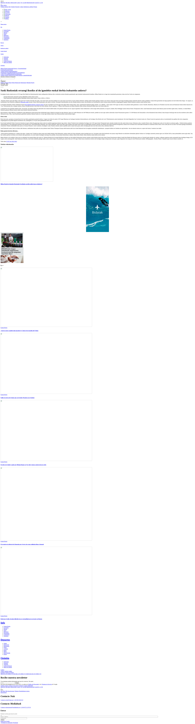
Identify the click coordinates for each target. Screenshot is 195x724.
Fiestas (35, 6)
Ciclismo (6, 82)
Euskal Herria (7, 30)
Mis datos (3, 691)
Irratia (2, 72)
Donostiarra (6, 37)
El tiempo (3, 70)
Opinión (13, 6)
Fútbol (2, 82)
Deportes (17, 6)
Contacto (10, 75)
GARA (18, 2)
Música (2, 68)
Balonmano (23, 82)
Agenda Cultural (4, 51)
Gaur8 (7, 74)
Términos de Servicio (47, 684)
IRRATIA (3, 2)
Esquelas (7, 70)
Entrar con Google (5, 721)
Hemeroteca (14, 71)
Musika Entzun (17, 72)
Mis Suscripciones (10, 691)
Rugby (32, 82)
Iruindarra (6, 39)
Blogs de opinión (8, 62)
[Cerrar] (1, 715)
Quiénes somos (4, 75)
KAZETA (37, 2)
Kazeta (15, 74)
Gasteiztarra (6, 38)
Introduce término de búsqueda (8, 76)
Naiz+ (5, 34)
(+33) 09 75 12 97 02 (25, 707)
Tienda (11, 70)
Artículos (6, 59)
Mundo (5, 32)
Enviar (17, 682)
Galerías (6, 71)
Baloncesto (17, 82)
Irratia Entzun (6, 72)
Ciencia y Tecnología (18, 68)
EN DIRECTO (7, 674)
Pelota (13, 82)
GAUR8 (24, 2)
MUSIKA (8, 2)
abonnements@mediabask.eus (12, 707)
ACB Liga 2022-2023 (11, 141)
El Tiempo (11, 672)
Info (10, 6)
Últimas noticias (4, 6)
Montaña (29, 82)
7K (21, 2)
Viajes (5, 68)
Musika (12, 72)
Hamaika (19, 74)
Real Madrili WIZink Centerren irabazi (34, 104)
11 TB (41, 2)
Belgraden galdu (25, 102)
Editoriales (6, 57)
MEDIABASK (30, 2)
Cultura (21, 6)
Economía (6, 31)
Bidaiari (23, 72)
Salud (24, 68)
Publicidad (29, 75)
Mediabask (11, 74)
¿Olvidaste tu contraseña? (7, 722)
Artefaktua (3, 65)
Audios (10, 71)
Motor (5, 651)
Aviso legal (15, 75)
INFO (2, 5)
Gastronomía (10, 68)
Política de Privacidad (33, 684)
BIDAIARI (13, 2)
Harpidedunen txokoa (24, 691)
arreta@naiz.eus (9, 700)
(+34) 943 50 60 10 (18, 700)
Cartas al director (8, 61)
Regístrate (15, 722)
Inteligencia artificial (28, 6)
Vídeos (2, 71)
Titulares (17, 691)
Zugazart (6, 58)
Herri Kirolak (7, 653)
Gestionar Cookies (22, 75)
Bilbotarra (6, 35)
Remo (10, 82)
